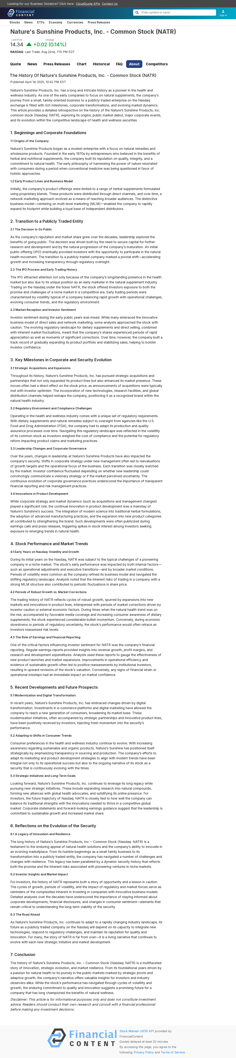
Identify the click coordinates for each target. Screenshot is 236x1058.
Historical (101, 64)
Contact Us (110, 4)
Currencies (75, 22)
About (134, 64)
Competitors (157, 64)
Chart (81, 64)
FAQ (119, 64)
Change (50, 39)
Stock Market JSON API (136, 1031)
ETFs (40, 22)
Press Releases (99, 22)
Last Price (16, 39)
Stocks (15, 22)
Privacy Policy (144, 1052)
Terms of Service (173, 1052)
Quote (15, 64)
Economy (56, 22)
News (28, 22)
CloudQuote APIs (88, 4)
